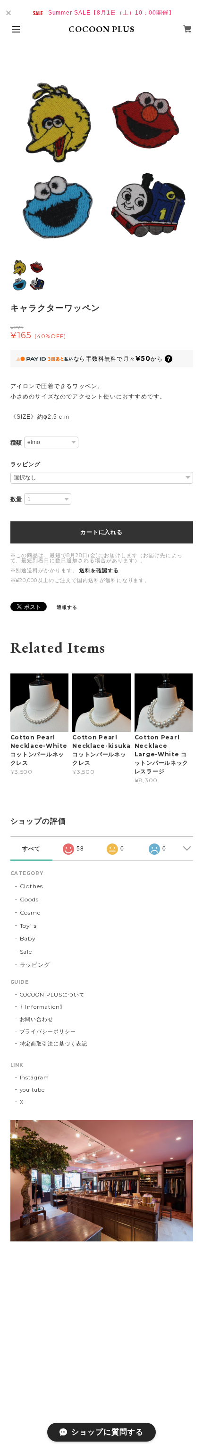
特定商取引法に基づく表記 (54, 1043)
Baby (28, 938)
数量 (16, 499)
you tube (32, 1089)
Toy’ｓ (29, 925)
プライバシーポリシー (48, 1031)
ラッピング (25, 464)
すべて (31, 848)
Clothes (31, 886)
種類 (16, 442)
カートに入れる (101, 532)
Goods (29, 899)
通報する (67, 607)
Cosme (30, 912)
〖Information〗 (43, 1007)
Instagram (35, 1077)
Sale (26, 951)
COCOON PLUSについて (52, 994)
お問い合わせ (37, 1019)
